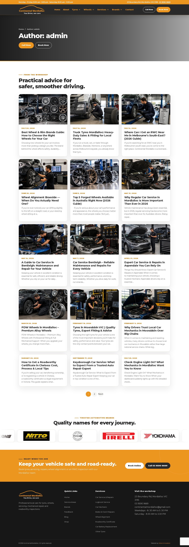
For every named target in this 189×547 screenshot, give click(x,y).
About (66, 9)
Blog (66, 517)
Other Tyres (100, 531)
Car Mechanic (101, 507)
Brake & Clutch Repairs (104, 512)
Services (101, 9)
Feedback (68, 512)
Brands (116, 9)
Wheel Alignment (102, 517)
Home (57, 9)
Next (100, 394)
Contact (129, 9)
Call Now (149, 10)
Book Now (163, 10)
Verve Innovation (164, 543)
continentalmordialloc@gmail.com (152, 507)
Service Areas (70, 502)
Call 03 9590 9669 (157, 466)
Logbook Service (102, 502)
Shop (66, 522)
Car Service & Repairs (104, 497)
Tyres (75, 9)
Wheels (88, 9)
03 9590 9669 (164, 2)
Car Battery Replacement (106, 527)
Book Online (134, 466)
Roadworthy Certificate (105, 522)
